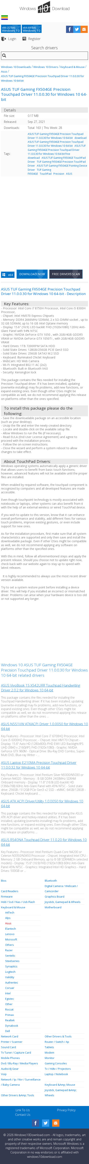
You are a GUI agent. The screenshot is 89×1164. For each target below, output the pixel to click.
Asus (4, 71)
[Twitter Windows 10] (45, 1123)
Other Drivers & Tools (58, 1036)
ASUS (69, 173)
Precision (58, 173)
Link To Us (23, 1110)
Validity (9, 977)
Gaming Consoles (56, 1063)
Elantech (10, 928)
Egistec (9, 999)
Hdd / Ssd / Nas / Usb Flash (18, 902)
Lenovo (9, 934)
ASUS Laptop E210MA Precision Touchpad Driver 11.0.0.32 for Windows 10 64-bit (38, 765)
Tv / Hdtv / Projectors (58, 1069)
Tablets (49, 1047)
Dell (7, 1031)
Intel (8, 993)
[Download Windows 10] (44, 7)
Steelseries (12, 961)
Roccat (9, 1009)
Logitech (10, 972)
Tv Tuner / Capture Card (16, 1052)
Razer (9, 950)
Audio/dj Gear (10, 1069)
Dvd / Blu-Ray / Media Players (19, 1063)
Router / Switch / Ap (57, 1042)
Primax (9, 1015)
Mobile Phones (10, 1058)
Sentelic (10, 955)
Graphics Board (54, 896)
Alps (8, 918)
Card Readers (9, 891)
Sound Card (8, 1047)
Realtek (10, 1020)
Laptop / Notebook (56, 1074)
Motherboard (53, 907)
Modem (49, 1052)
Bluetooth (51, 880)
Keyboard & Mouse (72, 67)
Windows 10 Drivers (45, 67)
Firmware (7, 896)
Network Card (9, 1036)
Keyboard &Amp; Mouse (60, 1085)
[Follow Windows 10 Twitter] (77, 29)
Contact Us (22, 1114)
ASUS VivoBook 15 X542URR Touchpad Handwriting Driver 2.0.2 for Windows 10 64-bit (40, 687)
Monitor (49, 1058)
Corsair (9, 988)
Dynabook (11, 1025)
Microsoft (11, 939)
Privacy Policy (66, 1110)
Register (34, 38)
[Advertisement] (44, 221)
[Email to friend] (84, 29)
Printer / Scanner (11, 1042)
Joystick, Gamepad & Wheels (63, 902)
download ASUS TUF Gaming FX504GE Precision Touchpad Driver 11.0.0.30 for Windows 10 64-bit (57, 142)
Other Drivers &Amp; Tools (17, 1095)
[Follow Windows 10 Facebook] (69, 29)
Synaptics (11, 966)
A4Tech (9, 912)
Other (8, 1004)
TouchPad (46, 173)
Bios (3, 880)
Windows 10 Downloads (16, 67)
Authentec (11, 982)
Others (9, 945)
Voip (4, 1074)
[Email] (56, 1123)
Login (12, 38)
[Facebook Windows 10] (35, 1123)
